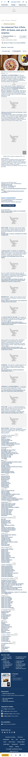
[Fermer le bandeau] (26, 16)
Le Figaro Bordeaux (6, 636)
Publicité (11, 746)
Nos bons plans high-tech (7, 509)
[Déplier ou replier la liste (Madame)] (7, 474)
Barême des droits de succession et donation (11, 587)
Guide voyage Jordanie (6, 598)
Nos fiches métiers (5, 561)
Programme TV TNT (6, 451)
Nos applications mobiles (21, 656)
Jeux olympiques (5, 464)
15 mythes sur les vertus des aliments (9, 500)
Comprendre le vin (5, 624)
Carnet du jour (6, 667)
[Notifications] (23, 1)
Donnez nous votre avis (21, 668)
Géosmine (8, 90)
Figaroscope (22, 4)
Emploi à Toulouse (5, 552)
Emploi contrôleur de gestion (8, 557)
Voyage (13, 4)
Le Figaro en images (7, 656)
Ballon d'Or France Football (7, 472)
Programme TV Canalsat (7, 454)
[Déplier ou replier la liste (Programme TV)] (10, 447)
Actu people (4, 458)
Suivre (24, 36)
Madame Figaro (5, 612)
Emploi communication (6, 559)
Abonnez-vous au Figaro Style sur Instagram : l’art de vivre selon (13, 112)
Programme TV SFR (6, 457)
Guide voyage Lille (5, 604)
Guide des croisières (6, 597)
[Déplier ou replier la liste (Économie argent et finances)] (16, 578)
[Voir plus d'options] (24, 755)
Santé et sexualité (5, 491)
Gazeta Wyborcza (5, 647)
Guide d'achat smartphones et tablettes (10, 507)
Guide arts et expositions (7, 537)
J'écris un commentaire (8, 205)
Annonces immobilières (6, 565)
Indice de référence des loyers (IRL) (9, 588)
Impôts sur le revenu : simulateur (8, 582)
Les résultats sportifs (20, 665)
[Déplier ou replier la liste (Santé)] (5, 488)
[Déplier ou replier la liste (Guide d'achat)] (9, 502)
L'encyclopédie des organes (7, 495)
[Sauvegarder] (11, 755)
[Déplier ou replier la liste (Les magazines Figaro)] (13, 609)
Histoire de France (5, 544)
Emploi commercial (5, 556)
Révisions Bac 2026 (6, 520)
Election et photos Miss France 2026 (9, 453)
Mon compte (5, 699)
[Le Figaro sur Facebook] (2, 732)
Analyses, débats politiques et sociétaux (10, 443)
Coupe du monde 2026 (6, 463)
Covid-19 (3, 438)
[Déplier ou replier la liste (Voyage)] (6, 595)
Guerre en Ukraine (5, 439)
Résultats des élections (6, 436)
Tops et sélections (5, 625)
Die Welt (3, 644)
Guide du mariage (5, 477)
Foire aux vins (4, 629)
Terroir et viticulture (6, 632)
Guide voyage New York (7, 601)
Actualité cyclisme (5, 465)
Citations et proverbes (6, 540)
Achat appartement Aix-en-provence (9, 573)
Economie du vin (5, 628)
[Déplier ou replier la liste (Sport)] (5, 460)
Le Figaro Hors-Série (6, 614)
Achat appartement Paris (7, 567)
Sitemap (17, 746)
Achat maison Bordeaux (7, 574)
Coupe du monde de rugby (7, 471)
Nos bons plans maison (6, 510)
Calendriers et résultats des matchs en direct (11, 461)
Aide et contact (12, 741)
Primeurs (3, 623)
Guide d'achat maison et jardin (8, 503)
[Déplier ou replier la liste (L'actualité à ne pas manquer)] (16, 435)
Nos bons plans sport (6, 513)
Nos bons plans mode (6, 512)
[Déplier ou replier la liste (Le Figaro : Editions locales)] (15, 634)
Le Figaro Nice (4, 640)
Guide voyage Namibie (6, 599)
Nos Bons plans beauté (6, 514)
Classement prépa (5, 531)
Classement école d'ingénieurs (8, 530)
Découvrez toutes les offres (8, 693)
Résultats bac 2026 (5, 521)
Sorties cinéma (4, 536)
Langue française (5, 545)
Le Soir (3, 649)
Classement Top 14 (5, 469)
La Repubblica (4, 648)
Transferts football (5, 470)
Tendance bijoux (5, 484)
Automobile (4, 4)
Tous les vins (4, 622)
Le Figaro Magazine (6, 611)
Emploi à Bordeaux (5, 555)
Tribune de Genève (5, 652)
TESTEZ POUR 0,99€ (6, 184)
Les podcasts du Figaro (21, 664)
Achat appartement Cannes (7, 569)
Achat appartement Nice (7, 568)
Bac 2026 (3, 519)
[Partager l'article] (16, 755)
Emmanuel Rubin (8, 36)
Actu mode (3, 481)
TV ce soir (3, 448)
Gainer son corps (5, 487)
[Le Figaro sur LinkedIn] (5, 732)
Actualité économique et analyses (9, 581)
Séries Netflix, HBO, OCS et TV (9, 452)
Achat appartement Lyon (7, 571)
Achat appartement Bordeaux (8, 570)
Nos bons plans (4, 508)
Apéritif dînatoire (5, 482)
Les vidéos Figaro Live (7, 664)
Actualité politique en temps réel (8, 442)
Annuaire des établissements (7, 527)
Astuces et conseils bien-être (7, 490)
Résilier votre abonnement (8, 701)
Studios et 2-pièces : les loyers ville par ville (11, 585)
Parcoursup (3, 524)
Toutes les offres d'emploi (7, 549)
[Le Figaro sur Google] (14, 732)
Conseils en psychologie (7, 496)
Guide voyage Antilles (6, 605)
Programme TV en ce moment (8, 450)
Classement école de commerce (8, 528)
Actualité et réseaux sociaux (7, 445)
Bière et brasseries (5, 630)
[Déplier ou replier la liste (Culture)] (6, 533)
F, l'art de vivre (4, 618)
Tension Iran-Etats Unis (6, 440)
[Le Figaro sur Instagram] (9, 732)
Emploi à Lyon (4, 551)
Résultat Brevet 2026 (6, 522)
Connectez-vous (12, 186)
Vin (2, 620)
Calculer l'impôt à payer (6, 586)
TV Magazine (4, 617)
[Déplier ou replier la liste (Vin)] (4, 620)
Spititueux (3, 631)
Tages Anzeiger (5, 650)
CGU (12, 739)
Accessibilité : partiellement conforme (14, 749)
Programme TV (5, 447)
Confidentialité (6, 739)
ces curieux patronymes (16, 87)
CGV (17, 739)
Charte (4, 741)
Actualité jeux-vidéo (6, 539)
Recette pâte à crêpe (6, 483)
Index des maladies (5, 493)
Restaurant (3, 47)
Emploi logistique (5, 558)
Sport (2, 460)
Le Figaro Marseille (5, 641)
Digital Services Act (14, 751)
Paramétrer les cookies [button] (10, 737)
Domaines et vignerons (6, 626)
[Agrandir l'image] (25, 68)
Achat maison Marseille (6, 575)
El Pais (2, 646)
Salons (2, 526)
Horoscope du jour (5, 476)
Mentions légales (21, 741)
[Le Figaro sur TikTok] (12, 732)
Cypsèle (17, 90)
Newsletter (22, 744)
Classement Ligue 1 (6, 467)
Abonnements (15, 744)
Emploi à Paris (4, 550)
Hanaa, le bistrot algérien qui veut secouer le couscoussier (12, 191)
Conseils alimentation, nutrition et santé (10, 494)
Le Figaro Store (19, 667)
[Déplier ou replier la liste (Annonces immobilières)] (14, 564)
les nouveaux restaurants (18, 88)
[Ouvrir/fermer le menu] (1, 2)
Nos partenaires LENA (6, 643)
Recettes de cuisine (5, 478)
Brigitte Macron (5, 479)
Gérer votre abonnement (8, 698)
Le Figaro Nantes (5, 638)
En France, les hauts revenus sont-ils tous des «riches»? (11, 590)
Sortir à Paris (10, 47)
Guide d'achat (4, 502)
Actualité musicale (5, 538)
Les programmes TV (7, 665)
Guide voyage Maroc (6, 600)
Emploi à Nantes (5, 553)
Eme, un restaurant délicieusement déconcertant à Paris (13, 189)
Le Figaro (3, 613)
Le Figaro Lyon (5, 637)
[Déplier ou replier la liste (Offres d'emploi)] (10, 547)
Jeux (4, 668)
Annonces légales (5, 562)
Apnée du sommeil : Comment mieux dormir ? (12, 498)
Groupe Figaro (6, 744)
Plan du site (20, 737)
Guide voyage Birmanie (6, 602)
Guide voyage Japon (6, 606)
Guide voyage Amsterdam (7, 607)
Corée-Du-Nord (5, 441)
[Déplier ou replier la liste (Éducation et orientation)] (14, 517)
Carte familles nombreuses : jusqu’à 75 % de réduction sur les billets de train (14, 592)
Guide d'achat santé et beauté (8, 505)
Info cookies (22, 739)
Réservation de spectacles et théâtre (9, 542)
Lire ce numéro (17, 678)
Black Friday (4, 515)
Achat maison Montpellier (7, 576)
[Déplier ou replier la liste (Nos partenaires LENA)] (13, 643)
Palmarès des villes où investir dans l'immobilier (12, 583)
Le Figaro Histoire (5, 616)
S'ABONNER (5, 755)
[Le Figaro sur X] (7, 732)
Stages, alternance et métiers (7, 525)
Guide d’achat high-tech (7, 506)
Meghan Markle (5, 485)
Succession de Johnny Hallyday (8, 534)
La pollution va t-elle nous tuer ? (8, 497)
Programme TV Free (6, 455)
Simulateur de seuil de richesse (8, 580)
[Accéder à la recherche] (5, 1)
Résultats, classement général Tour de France (11, 466)
